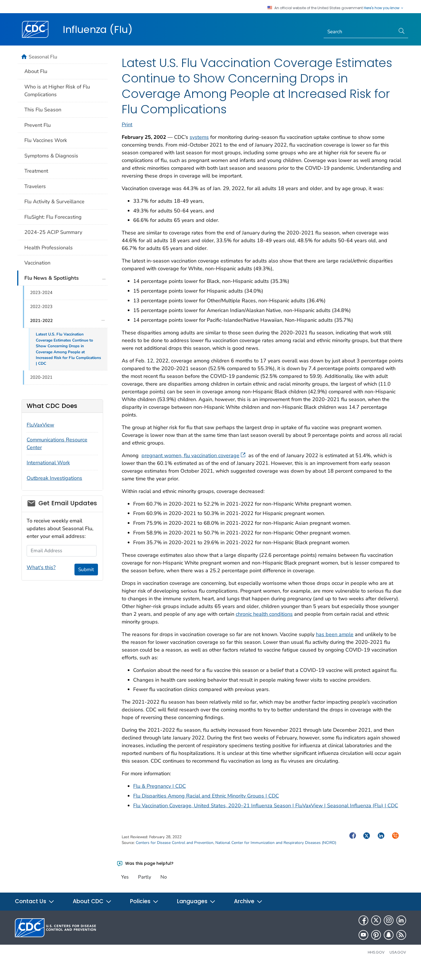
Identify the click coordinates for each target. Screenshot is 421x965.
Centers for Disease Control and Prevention (174, 842)
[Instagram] (389, 920)
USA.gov (397, 952)
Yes (125, 877)
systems (199, 137)
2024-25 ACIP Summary (53, 232)
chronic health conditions (264, 614)
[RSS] (401, 935)
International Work (48, 462)
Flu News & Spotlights (51, 278)
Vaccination (37, 262)
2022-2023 (41, 306)
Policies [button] (141, 901)
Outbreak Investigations (54, 478)
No (163, 877)
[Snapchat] (389, 935)
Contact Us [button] (31, 901)
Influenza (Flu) (98, 29)
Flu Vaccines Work (45, 140)
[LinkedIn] (401, 920)
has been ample (334, 634)
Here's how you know (382, 8)
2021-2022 (41, 320)
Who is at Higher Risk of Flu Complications (57, 90)
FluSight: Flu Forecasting (53, 217)
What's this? (41, 567)
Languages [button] (193, 901)
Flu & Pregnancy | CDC (159, 786)
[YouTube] (363, 935)
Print (127, 124)
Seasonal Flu (43, 56)
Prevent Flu (37, 125)
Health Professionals (48, 247)
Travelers (35, 186)
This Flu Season (42, 109)
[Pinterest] (376, 935)
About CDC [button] (89, 901)
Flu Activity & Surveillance (54, 201)
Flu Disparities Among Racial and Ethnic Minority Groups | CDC (206, 795)
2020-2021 (41, 377)
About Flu (35, 71)
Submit (86, 569)
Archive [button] (245, 901)
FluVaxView (40, 424)
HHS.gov (376, 952)
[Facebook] (363, 920)
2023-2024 (41, 292)
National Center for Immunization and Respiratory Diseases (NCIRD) (275, 842)
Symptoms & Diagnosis (51, 155)
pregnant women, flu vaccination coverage (190, 455)
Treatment (36, 170)
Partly (144, 877)
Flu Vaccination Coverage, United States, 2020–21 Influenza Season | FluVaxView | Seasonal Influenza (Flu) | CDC (265, 805)
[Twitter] (376, 920)
